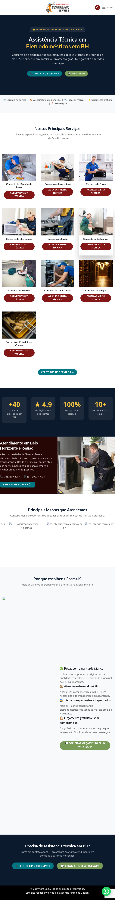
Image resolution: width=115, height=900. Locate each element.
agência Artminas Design (74, 892)
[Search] (97, 7)
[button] (106, 891)
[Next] (112, 541)
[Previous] (2, 541)
